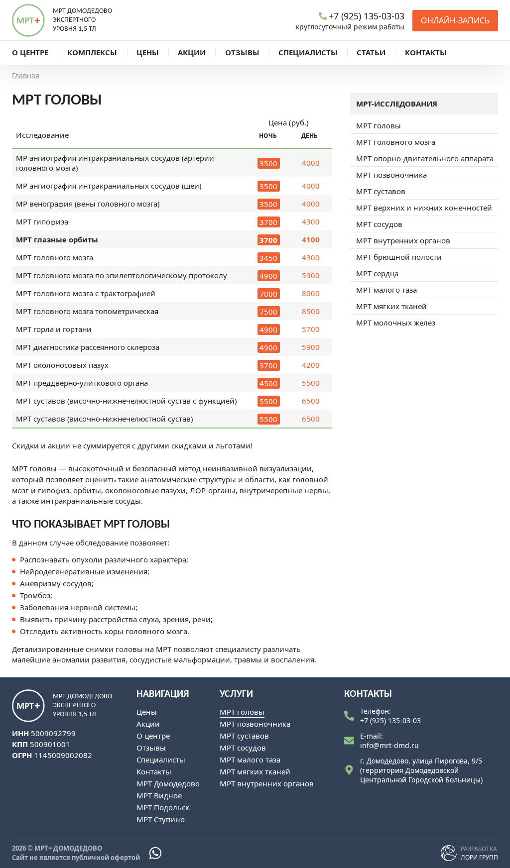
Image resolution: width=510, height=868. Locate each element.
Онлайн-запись (455, 20)
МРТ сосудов (379, 224)
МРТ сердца (377, 273)
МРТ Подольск (162, 807)
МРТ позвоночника (391, 175)
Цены (146, 712)
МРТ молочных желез (395, 322)
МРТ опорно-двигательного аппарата (425, 158)
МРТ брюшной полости (399, 257)
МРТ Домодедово (168, 783)
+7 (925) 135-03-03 (390, 720)
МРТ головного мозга (54, 257)
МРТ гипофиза (42, 221)
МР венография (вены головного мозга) (87, 204)
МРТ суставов (380, 191)
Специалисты (160, 759)
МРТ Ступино (160, 819)
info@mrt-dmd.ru (389, 745)
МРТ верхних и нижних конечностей (424, 208)
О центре (153, 736)
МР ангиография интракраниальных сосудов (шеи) (108, 186)
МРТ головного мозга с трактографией (85, 293)
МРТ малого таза (386, 290)
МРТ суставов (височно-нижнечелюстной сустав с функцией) (126, 401)
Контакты (153, 771)
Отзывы (151, 748)
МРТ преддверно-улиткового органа (82, 383)
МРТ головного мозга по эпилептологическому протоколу (121, 275)
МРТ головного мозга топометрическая (87, 311)
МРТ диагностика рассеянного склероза (87, 347)
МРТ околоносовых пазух (62, 365)
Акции (148, 724)
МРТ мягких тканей (391, 306)
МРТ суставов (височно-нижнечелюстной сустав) (104, 419)
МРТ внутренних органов (403, 240)
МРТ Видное (159, 795)
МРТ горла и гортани (54, 329)
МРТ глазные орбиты (57, 239)
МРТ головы (378, 125)
